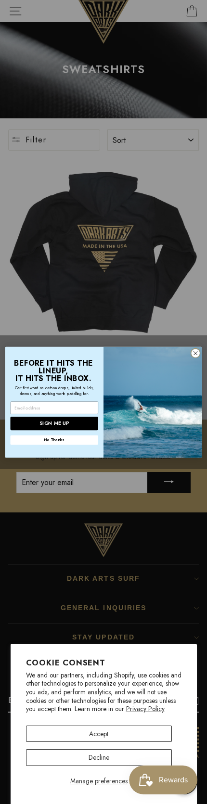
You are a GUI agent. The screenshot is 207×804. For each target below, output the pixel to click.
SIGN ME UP (54, 423)
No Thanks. (54, 440)
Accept (98, 734)
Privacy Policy (145, 709)
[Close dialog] (195, 352)
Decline (99, 757)
